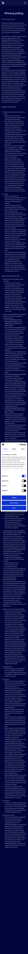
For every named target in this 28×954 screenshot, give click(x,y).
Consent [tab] (5, 449)
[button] (24, 3)
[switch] (24, 481)
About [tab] (23, 449)
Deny (14, 508)
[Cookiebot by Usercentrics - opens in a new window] (19, 445)
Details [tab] (14, 449)
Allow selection (14, 502)
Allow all (14, 497)
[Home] (3, 3)
